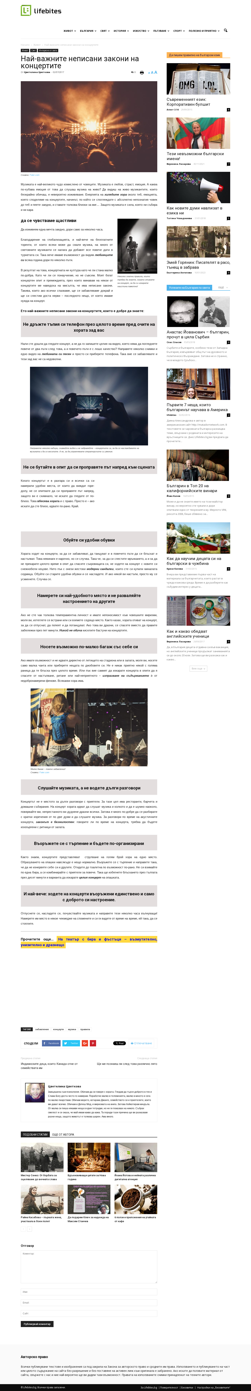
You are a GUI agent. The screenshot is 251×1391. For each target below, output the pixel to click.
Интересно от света (48, 50)
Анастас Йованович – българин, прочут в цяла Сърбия (198, 334)
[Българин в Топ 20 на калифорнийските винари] (198, 465)
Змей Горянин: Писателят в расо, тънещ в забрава (198, 265)
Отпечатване (142, 1043)
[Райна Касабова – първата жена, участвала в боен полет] (42, 1199)
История (120, 31)
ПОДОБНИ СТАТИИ (35, 1134)
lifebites (171, 414)
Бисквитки (187, 1387)
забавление (42, 1029)
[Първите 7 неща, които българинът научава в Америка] (198, 384)
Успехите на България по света (189, 287)
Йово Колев (173, 495)
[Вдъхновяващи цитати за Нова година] (89, 1157)
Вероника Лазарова (179, 163)
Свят (103, 31)
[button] (225, 30)
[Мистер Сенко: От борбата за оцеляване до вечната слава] (42, 1157)
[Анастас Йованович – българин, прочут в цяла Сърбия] (198, 311)
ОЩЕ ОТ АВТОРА (63, 1134)
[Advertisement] (127, 503)
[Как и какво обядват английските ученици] (198, 610)
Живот (68, 31)
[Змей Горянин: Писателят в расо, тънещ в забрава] (198, 242)
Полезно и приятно (202, 31)
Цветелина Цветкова (37, 72)
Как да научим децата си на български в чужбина (194, 561)
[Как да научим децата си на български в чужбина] (198, 538)
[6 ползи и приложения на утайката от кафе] (136, 1199)
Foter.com (34, 175)
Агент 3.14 (172, 109)
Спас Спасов (174, 342)
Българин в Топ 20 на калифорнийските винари (192, 488)
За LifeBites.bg (149, 1387)
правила (85, 1029)
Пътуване (159, 31)
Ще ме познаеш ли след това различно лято (127, 1064)
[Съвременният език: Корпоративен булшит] (198, 79)
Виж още (197, 668)
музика (72, 1029)
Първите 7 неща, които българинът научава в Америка (197, 407)
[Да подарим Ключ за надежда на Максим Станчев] (89, 1199)
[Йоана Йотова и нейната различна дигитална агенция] (136, 1157)
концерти (58, 1029)
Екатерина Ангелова (179, 272)
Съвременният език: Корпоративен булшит (188, 102)
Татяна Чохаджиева (179, 218)
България (86, 31)
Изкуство (139, 31)
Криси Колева (175, 568)
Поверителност (169, 1387)
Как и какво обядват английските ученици (188, 634)
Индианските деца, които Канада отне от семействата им (49, 1066)
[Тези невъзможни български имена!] (198, 133)
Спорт (177, 31)
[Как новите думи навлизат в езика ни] (198, 187)
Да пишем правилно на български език (194, 55)
